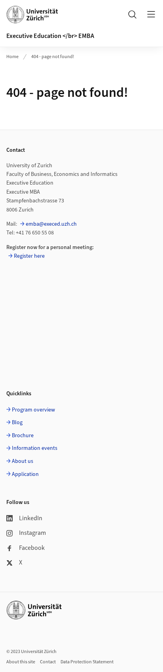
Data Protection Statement (87, 662)
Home (12, 56)
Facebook (32, 548)
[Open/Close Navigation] (151, 14)
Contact (48, 662)
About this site (20, 662)
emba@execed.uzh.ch (51, 224)
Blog (17, 423)
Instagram (32, 533)
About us (22, 461)
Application (25, 474)
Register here (29, 256)
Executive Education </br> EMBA (50, 36)
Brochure (23, 436)
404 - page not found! (52, 56)
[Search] (132, 14)
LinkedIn (30, 518)
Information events (34, 448)
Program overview (33, 410)
